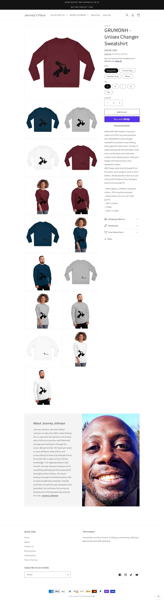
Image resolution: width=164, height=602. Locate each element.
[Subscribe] (67, 575)
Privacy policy (29, 555)
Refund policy (30, 551)
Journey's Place (78, 596)
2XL (108, 92)
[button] (58, 15)
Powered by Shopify (89, 596)
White (127, 76)
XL (131, 86)
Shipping (107, 54)
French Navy (127, 70)
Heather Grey (113, 76)
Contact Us (28, 546)
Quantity (107, 98)
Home (26, 537)
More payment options (122, 125)
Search (27, 542)
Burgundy (111, 70)
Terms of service (31, 560)
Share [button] (109, 239)
